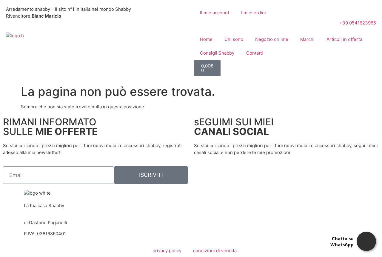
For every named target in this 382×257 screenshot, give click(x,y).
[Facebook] (201, 173)
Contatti (254, 53)
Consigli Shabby (217, 53)
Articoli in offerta (344, 39)
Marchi (307, 39)
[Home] (15, 36)
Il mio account (214, 13)
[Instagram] (217, 173)
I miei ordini (253, 13)
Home (206, 39)
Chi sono (233, 39)
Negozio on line (271, 39)
